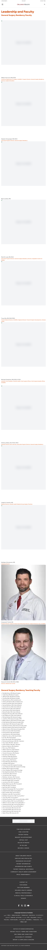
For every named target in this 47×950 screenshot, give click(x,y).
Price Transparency (23, 874)
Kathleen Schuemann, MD (8, 562)
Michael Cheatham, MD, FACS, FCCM (11, 379)
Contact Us (23, 882)
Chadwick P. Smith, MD (7, 622)
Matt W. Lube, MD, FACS (7, 257)
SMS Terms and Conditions (23, 934)
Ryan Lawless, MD (6, 198)
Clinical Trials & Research (23, 895)
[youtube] (28, 906)
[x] (22, 906)
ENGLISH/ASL (16, 915)
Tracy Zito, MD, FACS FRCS (8, 318)
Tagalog (36, 919)
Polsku (6, 919)
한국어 (39, 917)
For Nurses (23, 885)
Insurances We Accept (23, 861)
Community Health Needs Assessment (23, 871)
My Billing (23, 845)
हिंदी (28, 917)
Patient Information (23, 863)
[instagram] (25, 906)
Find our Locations (23, 829)
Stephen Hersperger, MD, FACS (9, 139)
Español (29, 919)
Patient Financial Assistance (23, 869)
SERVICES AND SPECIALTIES (23, 858)
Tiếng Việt (23, 922)
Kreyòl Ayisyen (16, 917)
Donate (23, 898)
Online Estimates (23, 842)
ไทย (41, 919)
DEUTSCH (32, 915)
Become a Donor (23, 848)
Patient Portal (23, 834)
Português (14, 919)
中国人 (9, 915)
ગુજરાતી (8, 917)
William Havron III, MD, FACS (8, 77)
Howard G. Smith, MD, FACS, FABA (10, 682)
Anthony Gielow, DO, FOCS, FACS (9, 443)
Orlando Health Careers (23, 890)
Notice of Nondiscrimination (23, 929)
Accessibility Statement (23, 937)
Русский (22, 919)
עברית (24, 917)
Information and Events (23, 866)
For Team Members (23, 887)
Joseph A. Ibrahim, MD (7, 502)
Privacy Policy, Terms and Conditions (23, 931)
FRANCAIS (25, 915)
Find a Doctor (23, 832)
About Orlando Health (23, 855)
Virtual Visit (23, 840)
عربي (5, 915)
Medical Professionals (23, 893)
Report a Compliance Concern (23, 939)
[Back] (2, 4)
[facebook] (19, 906)
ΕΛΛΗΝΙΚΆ (39, 915)
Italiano (33, 917)
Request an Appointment (23, 837)
